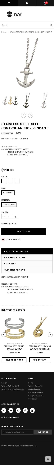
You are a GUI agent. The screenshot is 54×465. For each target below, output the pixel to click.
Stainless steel (8, 204)
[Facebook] (3, 410)
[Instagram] (18, 410)
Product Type (7, 133)
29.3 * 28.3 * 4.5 (7, 193)
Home (3, 32)
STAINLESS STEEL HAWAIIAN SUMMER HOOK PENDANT (40, 347)
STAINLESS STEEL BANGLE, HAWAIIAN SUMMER (14, 347)
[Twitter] (10, 410)
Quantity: (4, 212)
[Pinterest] (25, 410)
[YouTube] (32, 410)
